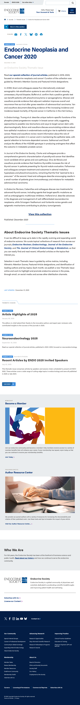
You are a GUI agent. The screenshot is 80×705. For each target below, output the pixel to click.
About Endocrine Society (11, 651)
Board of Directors (34, 662)
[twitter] (5, 618)
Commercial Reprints (40, 687)
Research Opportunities (36, 638)
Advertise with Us (9, 677)
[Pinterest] (36, 34)
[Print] (41, 34)
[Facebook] (20, 34)
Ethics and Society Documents (38, 665)
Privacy (17, 698)
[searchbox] (58, 3)
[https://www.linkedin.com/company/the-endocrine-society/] (17, 618)
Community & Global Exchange (13, 644)
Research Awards (34, 647)
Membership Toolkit (10, 674)
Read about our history (24, 558)
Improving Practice (62, 633)
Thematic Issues (20, 19)
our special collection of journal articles (28, 74)
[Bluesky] (31, 34)
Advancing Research (36, 633)
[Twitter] (25, 34)
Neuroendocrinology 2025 (20, 338)
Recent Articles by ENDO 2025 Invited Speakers (35, 360)
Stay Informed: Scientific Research (39, 641)
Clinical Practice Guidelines (63, 638)
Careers (7, 687)
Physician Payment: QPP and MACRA (63, 645)
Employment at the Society (37, 674)
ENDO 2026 (15, 2)
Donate (6, 2)
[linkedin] (21, 618)
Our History (32, 671)
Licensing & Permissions (21, 687)
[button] (73, 3)
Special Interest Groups (11, 638)
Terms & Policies (8, 698)
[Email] (15, 34)
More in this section (17, 27)
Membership (8, 657)
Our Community (10, 633)
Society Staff (33, 668)
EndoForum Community (11, 671)
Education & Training (61, 641)
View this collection (40, 214)
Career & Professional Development (14, 641)
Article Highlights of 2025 (19, 314)
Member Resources (10, 668)
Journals (11, 19)
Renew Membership (10, 665)
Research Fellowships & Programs (39, 644)
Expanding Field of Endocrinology (14, 647)
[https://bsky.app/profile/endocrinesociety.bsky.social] (25, 618)
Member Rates (8, 662)
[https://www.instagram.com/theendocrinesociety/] (13, 618)
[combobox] (58, 3)
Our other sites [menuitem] (27, 2)
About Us (32, 657)
